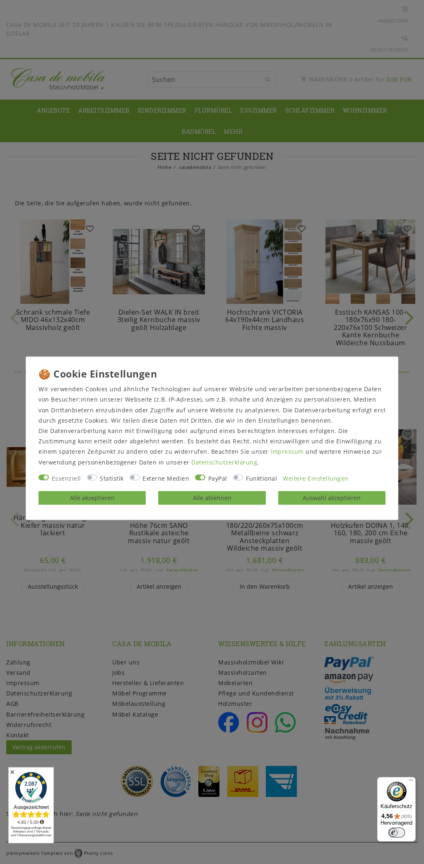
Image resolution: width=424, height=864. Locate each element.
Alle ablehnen (212, 498)
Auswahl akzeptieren (332, 498)
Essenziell (66, 478)
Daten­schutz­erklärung (224, 462)
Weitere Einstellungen (316, 478)
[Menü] (411, 782)
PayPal (217, 478)
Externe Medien (165, 478)
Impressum (287, 452)
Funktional (261, 478)
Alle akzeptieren (92, 498)
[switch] (396, 833)
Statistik (112, 478)
